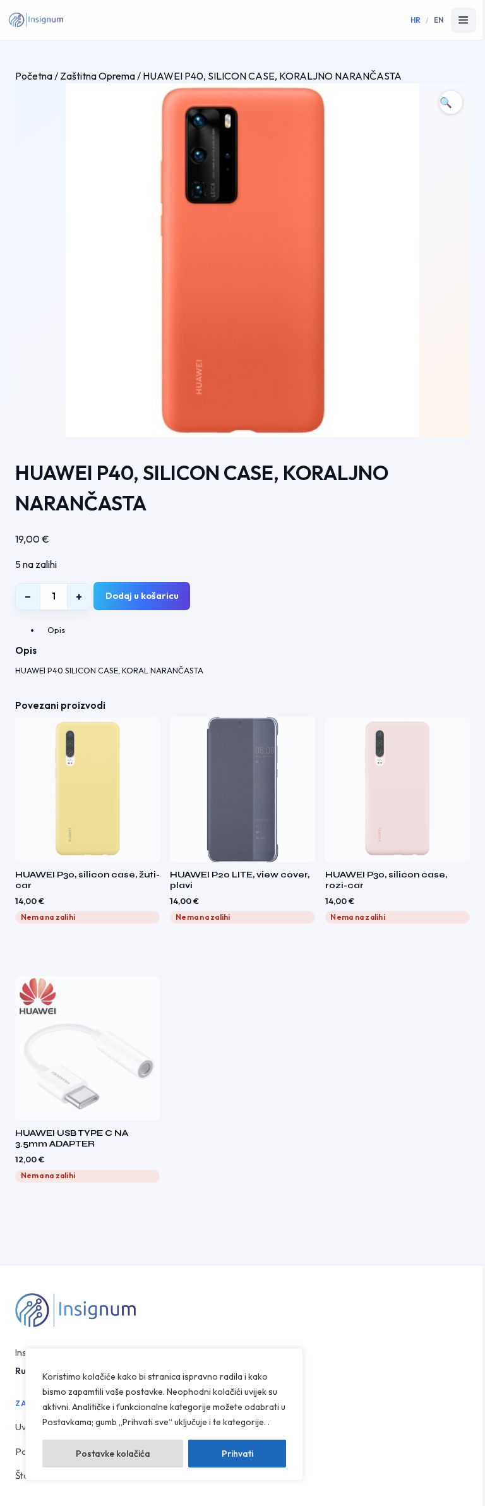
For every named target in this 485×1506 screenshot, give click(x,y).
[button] (451, 102)
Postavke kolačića (113, 1453)
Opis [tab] (56, 630)
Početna (33, 75)
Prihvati (237, 1453)
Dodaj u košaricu (142, 595)
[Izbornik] (463, 20)
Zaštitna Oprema (97, 75)
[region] (164, 1414)
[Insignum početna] (36, 20)
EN (439, 20)
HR (415, 20)
